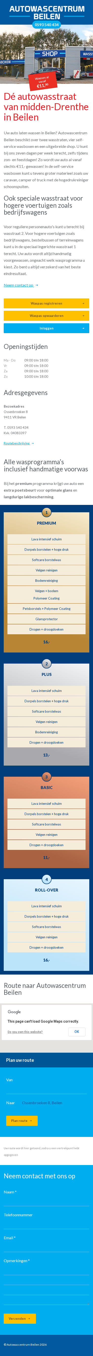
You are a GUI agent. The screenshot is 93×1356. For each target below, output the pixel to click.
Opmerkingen (17, 1260)
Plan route (19, 1121)
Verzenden (18, 1319)
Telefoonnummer (18, 1214)
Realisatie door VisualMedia (64, 1345)
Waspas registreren (46, 303)
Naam (10, 1191)
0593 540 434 (47, 24)
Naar (10, 1102)
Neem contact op (19, 285)
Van (9, 1079)
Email (10, 1237)
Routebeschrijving (17, 443)
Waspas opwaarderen (46, 316)
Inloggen (47, 328)
